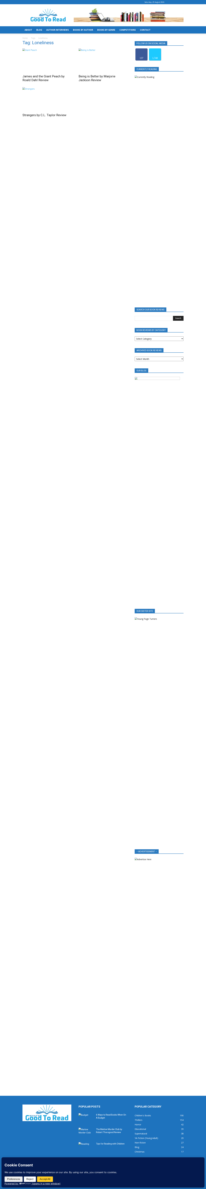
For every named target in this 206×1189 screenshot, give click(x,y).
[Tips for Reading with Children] (86, 1147)
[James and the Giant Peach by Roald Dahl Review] (46, 60)
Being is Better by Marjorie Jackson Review (97, 78)
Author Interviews (57, 29)
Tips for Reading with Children (110, 1144)
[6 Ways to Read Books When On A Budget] (86, 1118)
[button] (180, 30)
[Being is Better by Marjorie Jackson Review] (103, 60)
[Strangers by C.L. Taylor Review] (46, 99)
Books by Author (83, 29)
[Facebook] (171, 2)
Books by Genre (106, 29)
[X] (181, 2)
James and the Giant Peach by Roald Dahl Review (43, 78)
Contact (145, 29)
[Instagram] (176, 2)
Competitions (127, 29)
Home (25, 38)
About (28, 29)
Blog (39, 29)
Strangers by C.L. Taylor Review (44, 115)
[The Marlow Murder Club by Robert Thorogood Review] (86, 1133)
